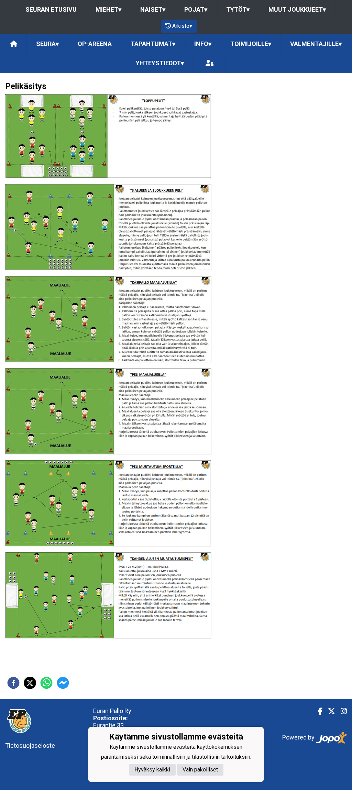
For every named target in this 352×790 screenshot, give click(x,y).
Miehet (108, 9)
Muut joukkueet (297, 9)
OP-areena (95, 43)
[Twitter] (328, 711)
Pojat (195, 9)
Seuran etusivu (51, 9)
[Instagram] (341, 711)
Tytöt (238, 9)
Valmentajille (316, 43)
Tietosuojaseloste (30, 745)
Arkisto (182, 26)
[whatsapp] (46, 683)
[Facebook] (317, 711)
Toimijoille (250, 43)
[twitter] (30, 683)
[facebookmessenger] (63, 683)
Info (202, 43)
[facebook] (13, 683)
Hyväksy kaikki (152, 769)
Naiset (152, 9)
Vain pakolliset (200, 769)
